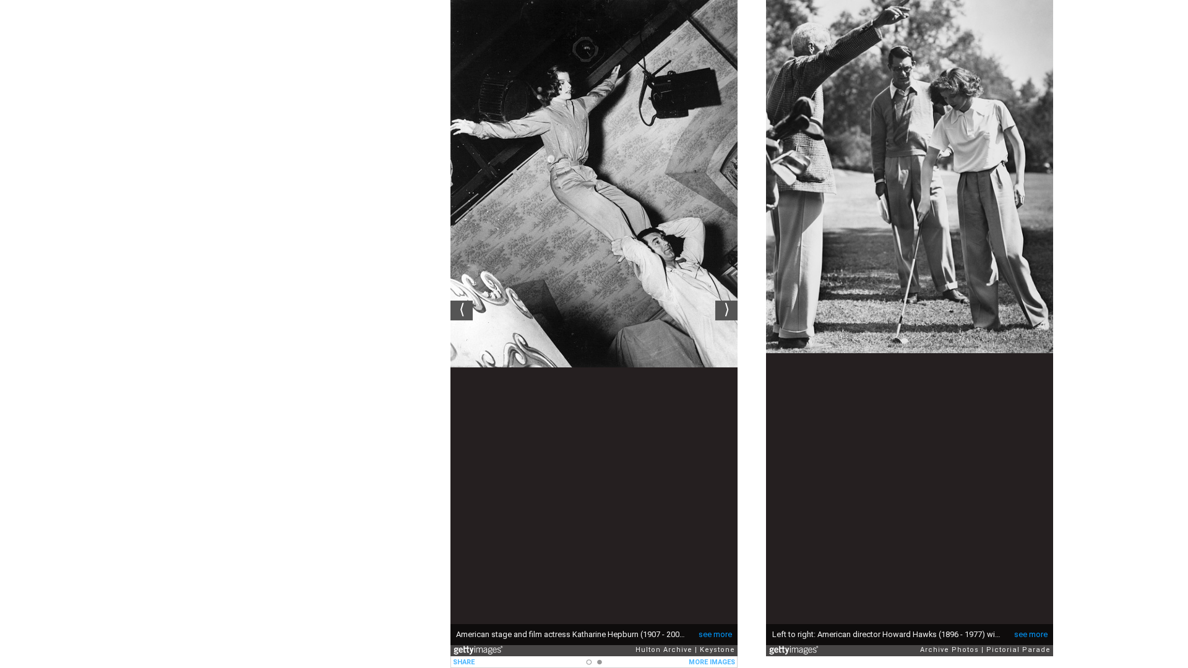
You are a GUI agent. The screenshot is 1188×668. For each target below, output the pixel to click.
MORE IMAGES (712, 662)
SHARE (464, 662)
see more (715, 634)
